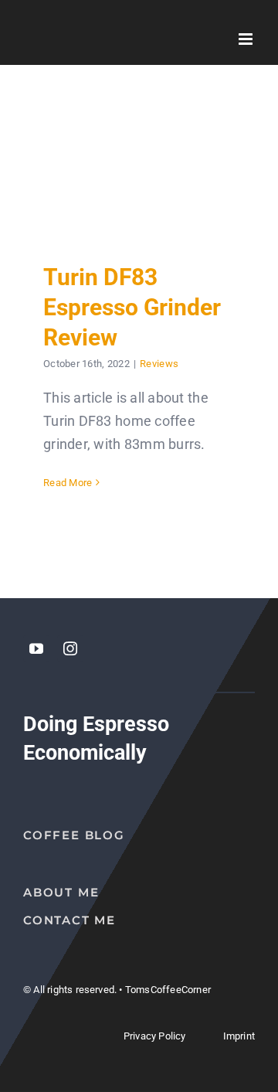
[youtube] (36, 648)
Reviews (159, 363)
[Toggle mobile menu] (247, 39)
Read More (67, 482)
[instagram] (70, 648)
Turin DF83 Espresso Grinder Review (139, 173)
